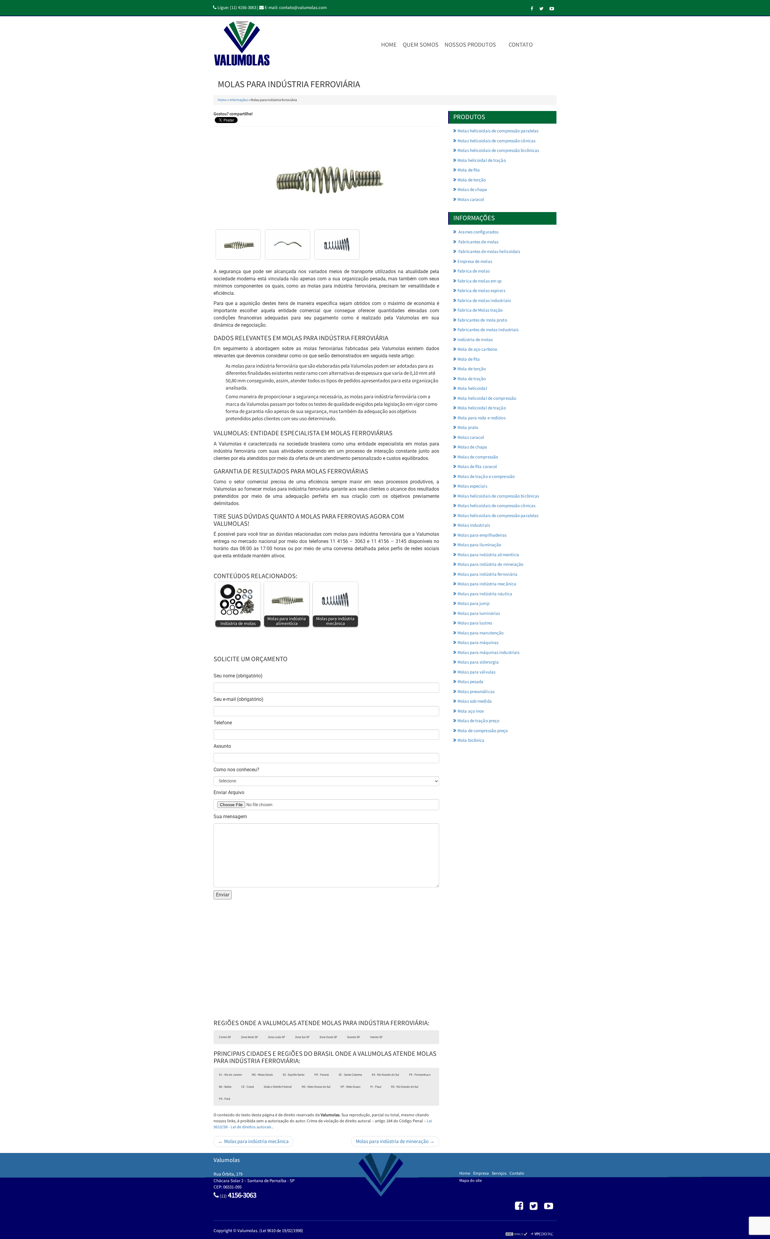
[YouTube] (552, 9)
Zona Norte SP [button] (249, 1037)
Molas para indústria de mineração (490, 564)
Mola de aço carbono (477, 349)
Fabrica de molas (473, 271)
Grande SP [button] (353, 1037)
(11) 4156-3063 (243, 8)
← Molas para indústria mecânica (253, 1141)
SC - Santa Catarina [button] (350, 1075)
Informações (238, 100)
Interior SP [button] (376, 1037)
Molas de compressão (477, 457)
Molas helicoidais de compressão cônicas (496, 141)
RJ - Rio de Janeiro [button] (230, 1075)
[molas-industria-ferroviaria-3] (238, 245)
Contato (521, 45)
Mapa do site (470, 1180)
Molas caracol (470, 199)
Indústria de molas (475, 340)
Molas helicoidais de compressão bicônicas (498, 150)
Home (389, 45)
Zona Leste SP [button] (276, 1037)
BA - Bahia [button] (225, 1087)
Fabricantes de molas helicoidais (488, 251)
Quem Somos (421, 45)
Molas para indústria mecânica (486, 584)
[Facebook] (532, 9)
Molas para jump (473, 603)
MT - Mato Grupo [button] (350, 1087)
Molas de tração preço (478, 721)
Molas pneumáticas (475, 692)
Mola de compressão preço (482, 731)
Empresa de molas (474, 261)
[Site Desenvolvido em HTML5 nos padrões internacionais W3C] (516, 1234)
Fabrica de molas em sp (479, 281)
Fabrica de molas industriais (484, 301)
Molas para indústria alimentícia (488, 555)
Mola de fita (468, 170)
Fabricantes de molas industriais (488, 330)
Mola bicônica (470, 740)
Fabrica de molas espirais (481, 291)
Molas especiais (472, 486)
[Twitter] (541, 9)
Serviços (499, 1173)
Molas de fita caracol (477, 467)
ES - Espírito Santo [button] (293, 1075)
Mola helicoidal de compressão (486, 398)
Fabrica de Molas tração (480, 310)
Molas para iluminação (479, 545)
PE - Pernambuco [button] (419, 1075)
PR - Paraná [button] (321, 1075)
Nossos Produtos (470, 45)
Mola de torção (471, 180)
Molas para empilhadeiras (482, 535)
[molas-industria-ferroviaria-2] (336, 245)
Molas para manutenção (480, 633)
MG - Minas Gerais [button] (262, 1075)
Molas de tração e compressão (486, 476)
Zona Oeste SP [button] (328, 1037)
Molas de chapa (472, 190)
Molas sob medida (474, 701)
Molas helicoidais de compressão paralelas (497, 131)
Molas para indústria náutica (484, 594)
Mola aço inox (470, 711)
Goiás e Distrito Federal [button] (278, 1087)
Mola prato (467, 427)
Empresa (481, 1173)
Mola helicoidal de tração (481, 160)
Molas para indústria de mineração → (395, 1141)
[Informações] (542, 45)
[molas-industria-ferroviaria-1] (287, 245)
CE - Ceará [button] (247, 1087)
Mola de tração (471, 379)
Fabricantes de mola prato (482, 320)
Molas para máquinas (477, 643)
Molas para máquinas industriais (488, 652)
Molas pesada (470, 682)
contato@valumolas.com (303, 8)
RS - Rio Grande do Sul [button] (385, 1075)
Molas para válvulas (476, 672)
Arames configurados (477, 232)
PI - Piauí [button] (375, 1087)
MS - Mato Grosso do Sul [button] (316, 1087)
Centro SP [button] (225, 1037)
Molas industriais (473, 525)
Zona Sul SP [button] (302, 1037)
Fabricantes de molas (477, 242)
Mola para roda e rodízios (481, 418)
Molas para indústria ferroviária (487, 574)
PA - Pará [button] (224, 1099)
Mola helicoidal (472, 388)
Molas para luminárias (478, 613)
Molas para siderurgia (478, 662)
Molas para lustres (474, 623)
